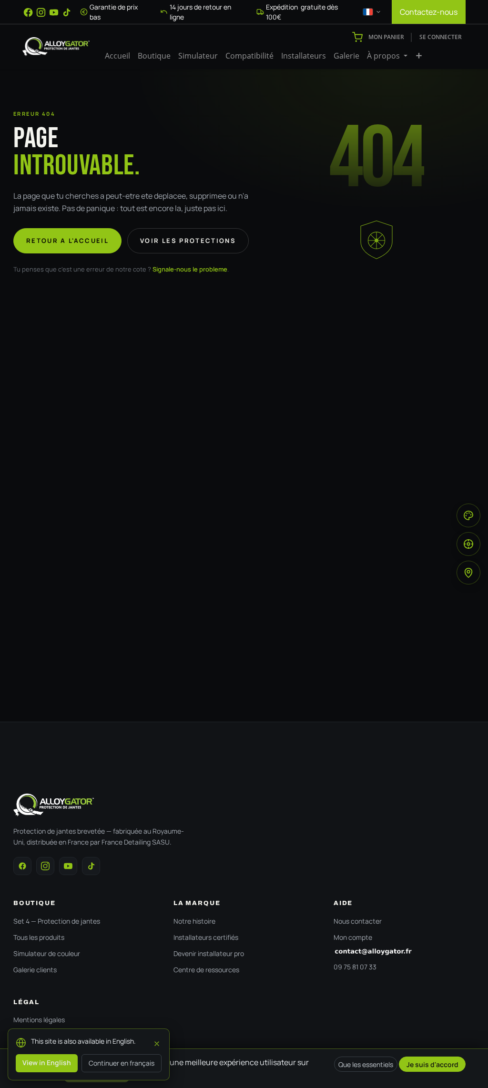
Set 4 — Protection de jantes (56, 921)
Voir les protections (188, 240)
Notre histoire (194, 921)
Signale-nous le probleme (189, 269)
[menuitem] (117, 55)
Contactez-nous (429, 12)
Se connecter (440, 37)
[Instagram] (41, 12)
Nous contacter (358, 921)
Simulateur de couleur (46, 953)
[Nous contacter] (404, 951)
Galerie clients (35, 969)
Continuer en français (121, 1063)
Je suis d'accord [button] (432, 1064)
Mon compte (353, 937)
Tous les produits (38, 937)
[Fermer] (157, 1042)
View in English (46, 1062)
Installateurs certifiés (205, 937)
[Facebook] (28, 12)
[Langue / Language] (372, 12)
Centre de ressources (206, 969)
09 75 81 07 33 (355, 966)
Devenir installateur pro (208, 953)
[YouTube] (54, 12)
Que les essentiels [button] (365, 1064)
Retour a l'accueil (67, 240)
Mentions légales (39, 1019)
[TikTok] (66, 12)
